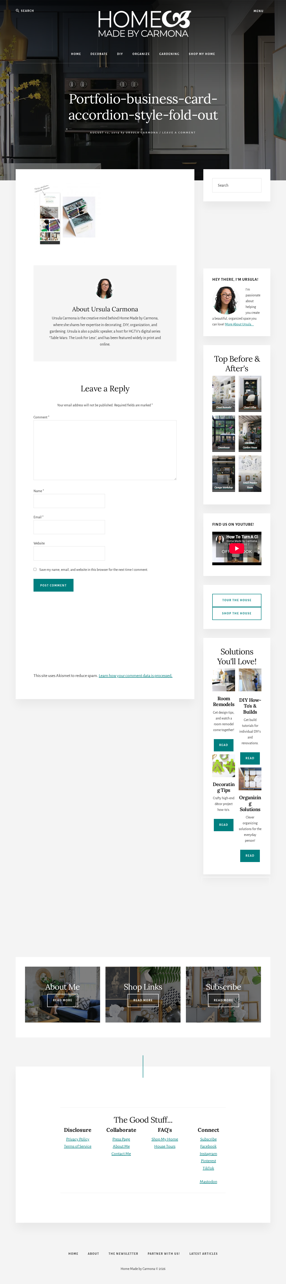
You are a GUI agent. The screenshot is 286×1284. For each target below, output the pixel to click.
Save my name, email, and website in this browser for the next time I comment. (93, 569)
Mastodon (208, 1181)
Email (39, 517)
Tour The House (237, 600)
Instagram (208, 1153)
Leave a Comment (179, 132)
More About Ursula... (239, 324)
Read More (62, 1000)
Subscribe (208, 1139)
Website (39, 543)
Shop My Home (164, 1139)
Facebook (208, 1146)
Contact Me (121, 1153)
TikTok (208, 1168)
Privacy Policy (77, 1139)
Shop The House (237, 613)
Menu (259, 11)
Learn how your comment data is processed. (135, 675)
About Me (121, 1146)
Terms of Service (77, 1146)
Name (39, 491)
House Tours (164, 1146)
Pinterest (208, 1161)
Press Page (121, 1139)
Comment (41, 417)
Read (223, 745)
